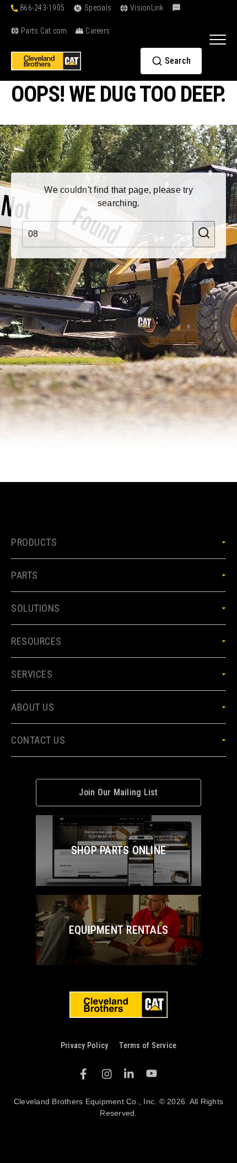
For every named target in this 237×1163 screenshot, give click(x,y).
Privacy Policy (85, 1045)
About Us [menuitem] (32, 707)
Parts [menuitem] (24, 575)
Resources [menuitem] (36, 641)
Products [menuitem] (34, 542)
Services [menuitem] (31, 674)
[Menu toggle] (217, 39)
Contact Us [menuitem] (38, 740)
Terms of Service (147, 1045)
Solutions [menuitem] (35, 608)
